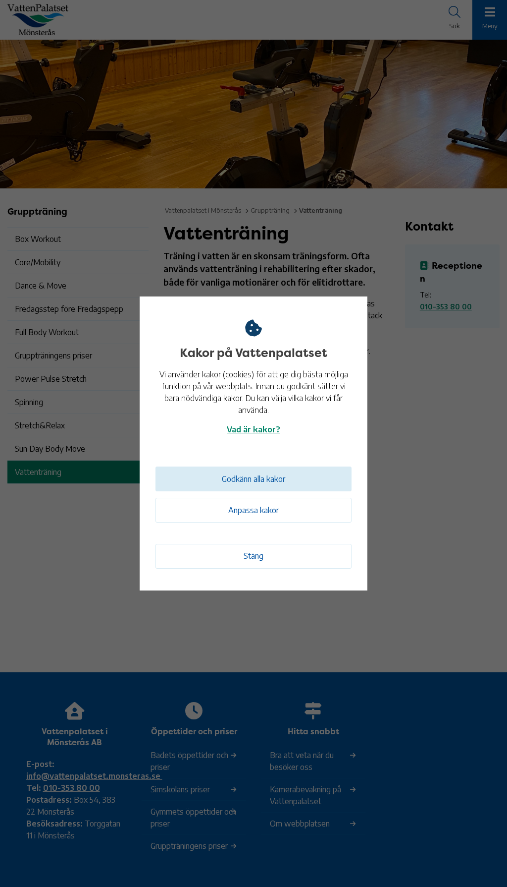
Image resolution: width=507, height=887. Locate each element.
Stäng (253, 556)
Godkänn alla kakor (253, 479)
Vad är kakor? (253, 429)
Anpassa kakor (253, 510)
